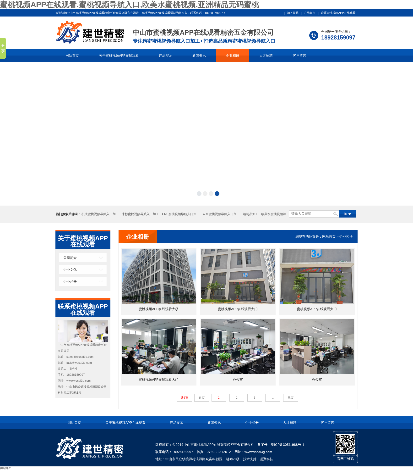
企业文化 (70, 270)
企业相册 (232, 55)
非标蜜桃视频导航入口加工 (140, 214)
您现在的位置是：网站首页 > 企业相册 (324, 236)
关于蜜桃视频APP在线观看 (119, 55)
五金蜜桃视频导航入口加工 (221, 214)
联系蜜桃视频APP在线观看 (338, 13)
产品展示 (165, 55)
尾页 (290, 397)
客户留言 (299, 55)
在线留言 (309, 13)
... (273, 397)
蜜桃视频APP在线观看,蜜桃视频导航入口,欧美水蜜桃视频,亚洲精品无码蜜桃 (129, 4)
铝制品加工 (250, 214)
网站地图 (5, 468)
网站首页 (72, 55)
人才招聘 (266, 55)
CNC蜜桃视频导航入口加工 (181, 214)
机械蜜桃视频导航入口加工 (100, 214)
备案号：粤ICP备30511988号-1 (280, 445)
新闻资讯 (199, 55)
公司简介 (70, 258)
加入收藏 (293, 13)
